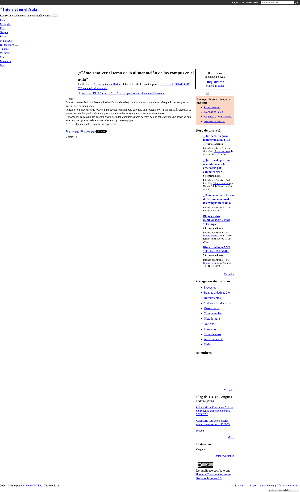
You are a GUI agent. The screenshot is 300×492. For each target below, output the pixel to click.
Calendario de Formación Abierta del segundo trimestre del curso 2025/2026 (214, 411)
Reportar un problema (262, 485)
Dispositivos (211, 308)
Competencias (213, 313)
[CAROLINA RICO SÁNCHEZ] (227, 381)
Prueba (200, 430)
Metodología (212, 318)
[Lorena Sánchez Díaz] (200, 371)
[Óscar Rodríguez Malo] (218, 362)
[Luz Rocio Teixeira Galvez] (227, 371)
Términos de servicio (288, 485)
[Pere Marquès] (200, 381)
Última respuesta (222, 151)
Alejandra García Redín (107, 84)
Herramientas (212, 297)
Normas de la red (213, 111)
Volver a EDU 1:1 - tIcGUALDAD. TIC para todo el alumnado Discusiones (123, 93)
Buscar (296, 2)
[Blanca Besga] (218, 371)
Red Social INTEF (31, 485)
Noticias (209, 323)
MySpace (74, 131)
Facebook (89, 131)
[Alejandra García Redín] (70, 79)
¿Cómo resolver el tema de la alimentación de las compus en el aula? (218, 198)
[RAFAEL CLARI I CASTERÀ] (209, 362)
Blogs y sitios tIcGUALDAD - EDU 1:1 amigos (216, 220)
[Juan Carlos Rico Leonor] (209, 371)
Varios (208, 344)
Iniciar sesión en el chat (279, 490)
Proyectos (210, 287)
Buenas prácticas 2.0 (217, 292)
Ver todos (229, 274)
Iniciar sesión (252, 2)
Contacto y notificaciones (218, 116)
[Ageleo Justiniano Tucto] (200, 362)
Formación (210, 329)
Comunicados (212, 334)
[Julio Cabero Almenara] (209, 381)
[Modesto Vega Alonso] (227, 362)
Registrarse (238, 2)
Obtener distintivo (224, 455)
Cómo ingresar (212, 107)
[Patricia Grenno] (218, 381)
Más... (231, 437)
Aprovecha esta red (214, 121)
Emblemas (241, 485)
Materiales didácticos (217, 303)
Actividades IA (213, 339)
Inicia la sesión (216, 85)
